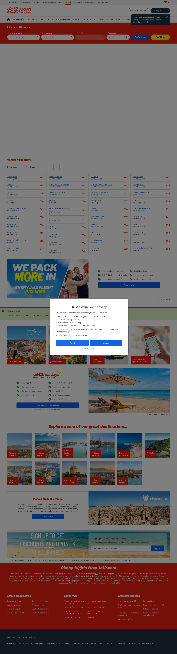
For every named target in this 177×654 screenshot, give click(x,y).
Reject (72, 343)
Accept (106, 343)
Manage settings (88, 348)
